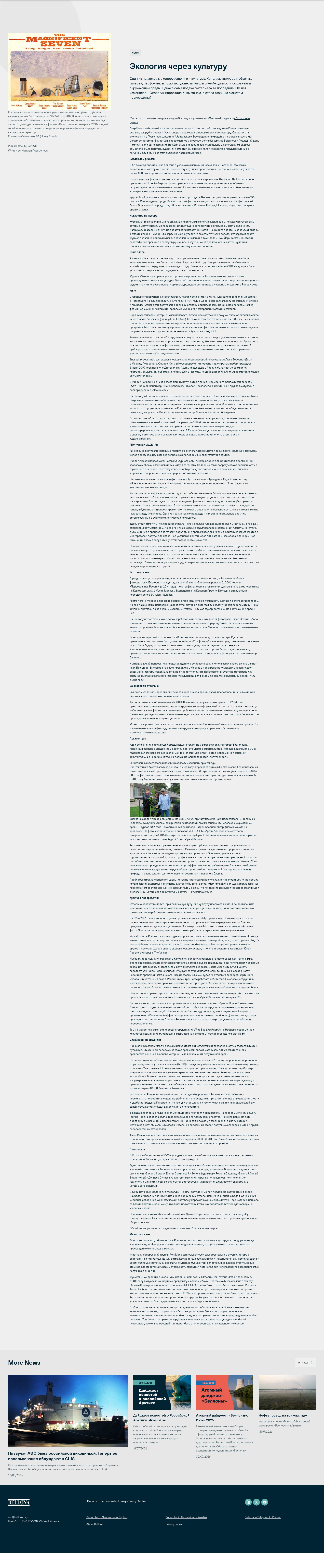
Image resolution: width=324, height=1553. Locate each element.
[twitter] (256, 1502)
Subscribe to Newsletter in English (106, 1517)
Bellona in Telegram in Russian (263, 1517)
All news (303, 1362)
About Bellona (94, 1523)
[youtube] (264, 1502)
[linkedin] (248, 1502)
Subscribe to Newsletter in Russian (186, 1517)
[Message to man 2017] (194, 800)
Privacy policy (174, 1523)
